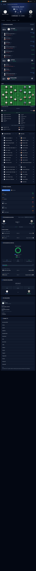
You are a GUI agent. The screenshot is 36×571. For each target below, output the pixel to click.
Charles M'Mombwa (10, 51)
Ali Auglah (13, 28)
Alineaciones (9, 20)
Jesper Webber (9, 55)
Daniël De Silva (25, 157)
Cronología (3, 20)
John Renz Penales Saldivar (11, 46)
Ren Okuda (7, 145)
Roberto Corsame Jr (9, 155)
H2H (18, 20)
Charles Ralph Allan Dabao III (11, 147)
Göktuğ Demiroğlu (9, 140)
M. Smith (32, 110)
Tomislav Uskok (25, 145)
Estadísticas (14, 20)
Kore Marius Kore (9, 162)
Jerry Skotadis (9, 38)
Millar (31, 15)
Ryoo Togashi (8, 150)
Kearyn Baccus (25, 152)
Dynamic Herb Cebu (7, 133)
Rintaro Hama (8, 43)
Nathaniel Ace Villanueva (10, 179)
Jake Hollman (8, 52)
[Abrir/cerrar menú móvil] (34, 1)
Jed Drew (13, 59)
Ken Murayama (8, 157)
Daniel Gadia (9, 42)
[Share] (19, 16)
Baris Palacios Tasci (9, 152)
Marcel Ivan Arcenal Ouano (11, 33)
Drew (30, 16)
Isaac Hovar (25, 150)
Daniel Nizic (24, 181)
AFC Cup (16, 9)
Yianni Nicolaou (25, 147)
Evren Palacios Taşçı (9, 176)
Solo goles (32, 24)
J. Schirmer (4, 110)
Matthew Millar (8, 70)
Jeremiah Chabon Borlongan (11, 73)
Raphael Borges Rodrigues (10, 66)
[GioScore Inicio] (3, 1)
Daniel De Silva (9, 39)
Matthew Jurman (25, 140)
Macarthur (22, 133)
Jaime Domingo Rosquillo (10, 48)
